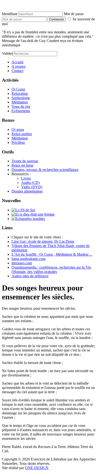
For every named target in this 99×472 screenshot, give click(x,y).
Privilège (18, 142)
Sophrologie (21, 98)
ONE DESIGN (37, 468)
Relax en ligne (22, 165)
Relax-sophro (22, 134)
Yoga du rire (21, 106)
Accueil (17, 62)
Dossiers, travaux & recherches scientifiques (45, 170)
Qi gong (18, 129)
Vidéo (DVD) (31, 187)
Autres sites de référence (30, 276)
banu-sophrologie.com (28, 259)
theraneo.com (22, 263)
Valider (7, 53)
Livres (26, 178)
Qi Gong (18, 89)
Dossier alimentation (27, 191)
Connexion (56, 19)
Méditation (20, 102)
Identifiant (9, 14)
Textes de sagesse (25, 161)
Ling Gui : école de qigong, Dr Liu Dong (43, 241)
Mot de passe (74, 14)
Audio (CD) (30, 183)
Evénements (21, 111)
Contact (17, 71)
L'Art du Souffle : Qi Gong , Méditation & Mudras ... (52, 254)
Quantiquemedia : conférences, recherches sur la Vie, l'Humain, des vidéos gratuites (52, 269)
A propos (18, 66)
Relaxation (20, 93)
